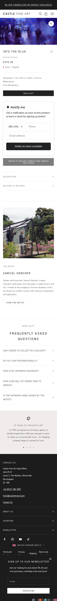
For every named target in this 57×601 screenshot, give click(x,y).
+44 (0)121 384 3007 (12, 489)
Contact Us (8, 502)
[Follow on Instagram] (12, 539)
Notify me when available (28, 146)
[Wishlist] (51, 51)
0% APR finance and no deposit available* (28, 5)
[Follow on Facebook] (4, 539)
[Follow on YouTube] (20, 539)
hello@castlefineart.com (14, 495)
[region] (28, 429)
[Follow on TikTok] (28, 539)
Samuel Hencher (10, 57)
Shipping (33, 553)
